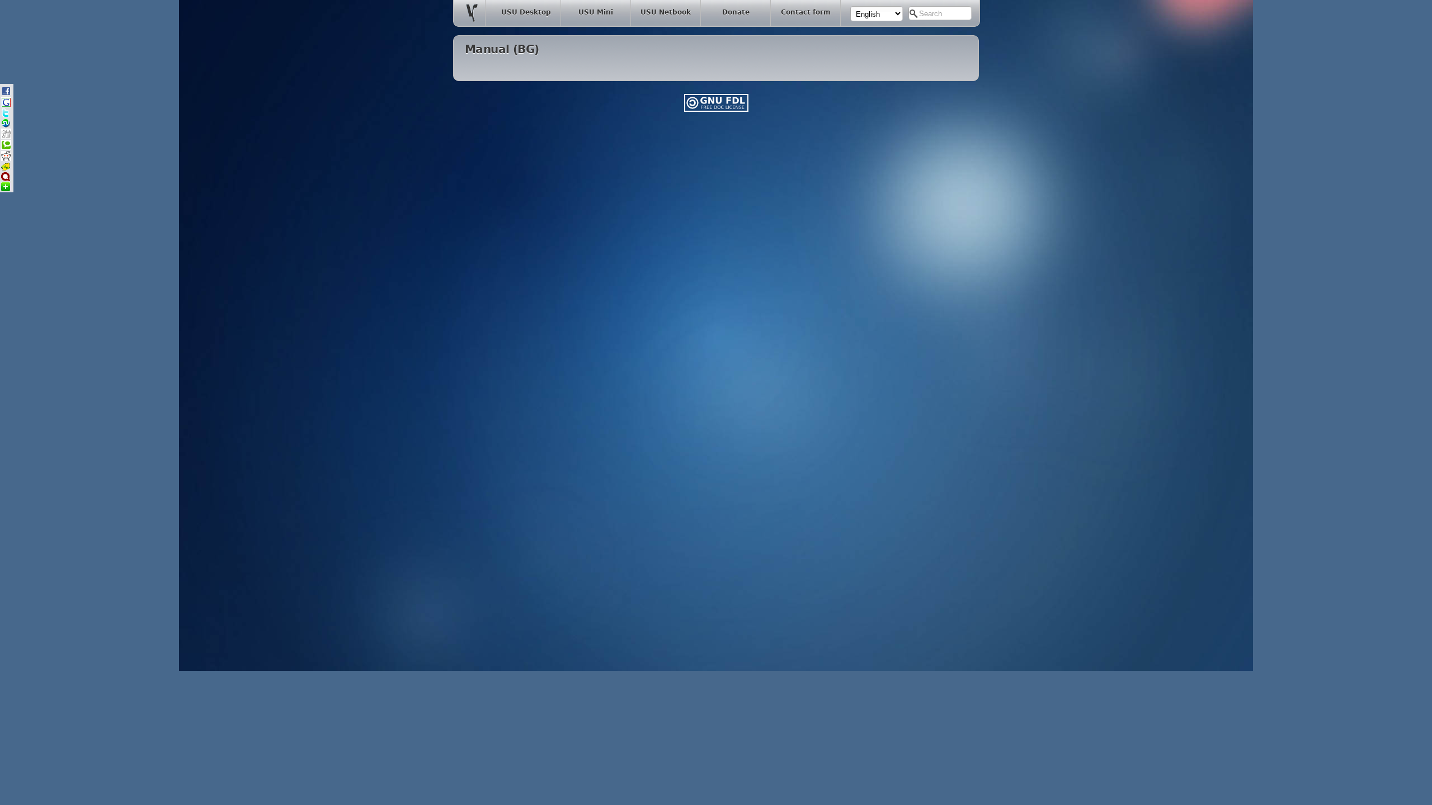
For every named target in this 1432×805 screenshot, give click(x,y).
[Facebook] (6, 94)
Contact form (806, 12)
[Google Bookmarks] (6, 105)
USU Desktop (526, 12)
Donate (736, 12)
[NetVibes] (5, 189)
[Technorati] (6, 147)
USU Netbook (665, 12)
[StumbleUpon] (5, 125)
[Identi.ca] (5, 179)
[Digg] (6, 136)
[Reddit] (6, 159)
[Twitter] (5, 115)
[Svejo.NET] (5, 169)
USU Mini (595, 12)
